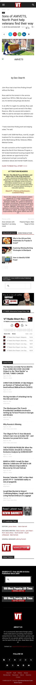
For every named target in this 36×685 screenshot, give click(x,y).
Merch (22, 675)
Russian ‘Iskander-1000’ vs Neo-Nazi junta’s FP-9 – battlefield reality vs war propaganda (18, 479)
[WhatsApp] (20, 34)
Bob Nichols (14, 535)
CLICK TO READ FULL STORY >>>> (14, 166)
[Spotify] (7, 665)
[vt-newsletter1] (17, 551)
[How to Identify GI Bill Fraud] (7, 259)
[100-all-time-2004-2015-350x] (18, 592)
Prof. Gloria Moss (7, 533)
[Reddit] (20, 660)
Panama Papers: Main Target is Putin (27, 223)
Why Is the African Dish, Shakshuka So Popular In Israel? (22, 240)
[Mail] (15, 660)
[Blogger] (4, 660)
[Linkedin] (24, 34)
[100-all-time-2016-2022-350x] (18, 601)
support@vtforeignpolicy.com (22, 646)
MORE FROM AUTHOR (25, 233)
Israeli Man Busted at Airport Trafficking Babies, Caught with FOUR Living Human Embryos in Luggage (18, 493)
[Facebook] (9, 660)
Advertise (28, 675)
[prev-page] (3, 267)
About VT (9, 191)
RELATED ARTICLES (9, 233)
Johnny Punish (21, 539)
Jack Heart (29, 531)
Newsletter (15, 675)
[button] (3, 5)
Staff (14, 673)
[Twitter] (10, 34)
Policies (20, 673)
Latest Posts (7, 362)
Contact (18, 677)
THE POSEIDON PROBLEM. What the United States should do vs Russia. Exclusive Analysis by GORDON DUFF (18, 449)
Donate (26, 673)
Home (3, 9)
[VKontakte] (18, 665)
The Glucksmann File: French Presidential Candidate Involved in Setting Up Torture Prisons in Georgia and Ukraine (18, 411)
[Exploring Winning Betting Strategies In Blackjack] (7, 250)
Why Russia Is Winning (12, 424)
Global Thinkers (8, 557)
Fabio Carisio (20, 531)
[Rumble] (26, 660)
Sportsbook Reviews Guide (25, 680)
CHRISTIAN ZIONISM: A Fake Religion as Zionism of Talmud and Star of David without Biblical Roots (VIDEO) (18, 385)
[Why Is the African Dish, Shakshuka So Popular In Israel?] (7, 240)
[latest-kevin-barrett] (17, 515)
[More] (29, 34)
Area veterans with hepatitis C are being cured (9, 224)
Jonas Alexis (12, 526)
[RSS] (31, 660)
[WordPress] (23, 665)
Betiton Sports (18, 682)
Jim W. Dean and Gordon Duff (12, 27)
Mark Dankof (19, 533)
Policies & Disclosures (22, 191)
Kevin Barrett (22, 526)
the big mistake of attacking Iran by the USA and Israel (17, 398)
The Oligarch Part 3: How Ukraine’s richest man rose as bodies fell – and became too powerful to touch (18, 436)
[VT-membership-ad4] (18, 305)
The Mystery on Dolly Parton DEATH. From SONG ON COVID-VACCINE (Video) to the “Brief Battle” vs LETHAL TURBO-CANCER (18, 370)
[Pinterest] (15, 34)
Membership (6, 675)
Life (8, 9)
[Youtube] (29, 665)
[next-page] (6, 267)
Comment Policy (18, 192)
